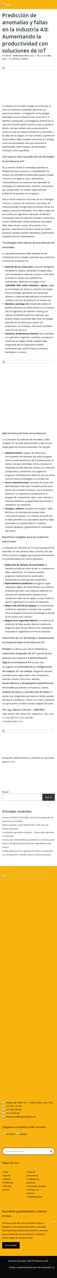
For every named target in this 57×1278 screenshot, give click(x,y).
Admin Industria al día (23, 55)
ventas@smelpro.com (12, 721)
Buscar (5, 791)
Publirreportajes (35, 1197)
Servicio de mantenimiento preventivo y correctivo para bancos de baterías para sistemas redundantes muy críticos (28, 843)
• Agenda (6, 1175)
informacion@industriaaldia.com (21, 1116)
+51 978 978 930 (14, 1109)
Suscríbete (11, 1245)
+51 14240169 (12, 1113)
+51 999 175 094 (14, 1106)
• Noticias (6, 1179)
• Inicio (5, 1172)
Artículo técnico (20, 59)
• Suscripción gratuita (36, 1186)
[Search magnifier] (51, 1151)
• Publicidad (7, 1182)
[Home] (6, 4)
